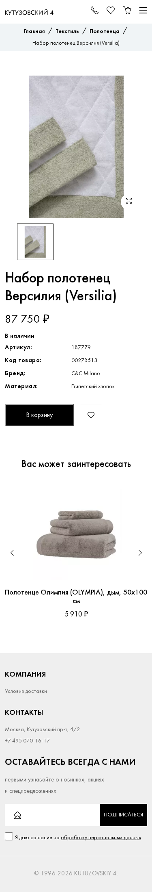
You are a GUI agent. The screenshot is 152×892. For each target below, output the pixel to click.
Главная (34, 31)
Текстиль (67, 31)
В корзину (39, 415)
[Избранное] (133, 495)
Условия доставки (26, 691)
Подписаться (123, 815)
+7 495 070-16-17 (27, 741)
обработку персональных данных (101, 837)
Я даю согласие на (78, 837)
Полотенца (105, 31)
